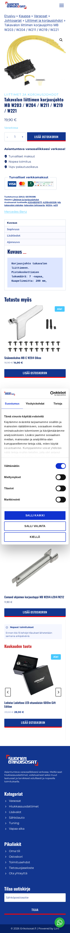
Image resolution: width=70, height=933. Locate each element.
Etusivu (9, 16)
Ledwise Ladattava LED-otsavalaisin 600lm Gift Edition (30, 704)
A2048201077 (35, 202)
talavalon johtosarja (34, 205)
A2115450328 (49, 202)
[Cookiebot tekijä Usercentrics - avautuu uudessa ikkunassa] (50, 393)
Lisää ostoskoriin (46, 137)
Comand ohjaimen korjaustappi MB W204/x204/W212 (34, 597)
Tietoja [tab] (57, 403)
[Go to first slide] (58, 692)
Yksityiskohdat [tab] (35, 403)
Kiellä (35, 536)
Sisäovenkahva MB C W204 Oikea (22, 358)
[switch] (61, 477)
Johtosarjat (13, 20)
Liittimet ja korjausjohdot (44, 20)
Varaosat (40, 16)
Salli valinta (35, 526)
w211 (55, 205)
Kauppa (24, 16)
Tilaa (35, 910)
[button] (61, 40)
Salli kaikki (35, 515)
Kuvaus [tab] (12, 222)
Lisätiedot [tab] (13, 235)
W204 (49, 205)
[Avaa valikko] (61, 5)
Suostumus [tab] (12, 403)
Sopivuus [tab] (13, 229)
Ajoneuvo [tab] (13, 242)
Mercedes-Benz (15, 211)
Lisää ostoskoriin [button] (35, 373)
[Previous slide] (8, 692)
